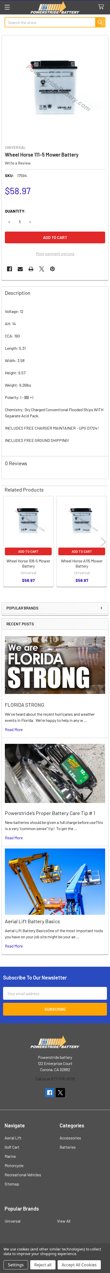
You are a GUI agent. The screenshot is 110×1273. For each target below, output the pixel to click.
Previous (7, 542)
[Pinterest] (52, 269)
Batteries (68, 1147)
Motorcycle (14, 1165)
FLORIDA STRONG (24, 705)
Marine (10, 1156)
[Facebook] (9, 269)
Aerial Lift (13, 1137)
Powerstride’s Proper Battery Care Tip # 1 (50, 813)
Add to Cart (28, 551)
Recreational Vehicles (23, 1174)
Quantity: (15, 211)
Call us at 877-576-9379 (55, 1078)
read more (14, 729)
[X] (41, 269)
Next (103, 542)
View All (63, 1220)
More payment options (55, 253)
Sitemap (12, 1183)
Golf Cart (12, 1147)
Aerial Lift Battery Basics (32, 921)
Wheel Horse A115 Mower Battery (82, 563)
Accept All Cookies (79, 1265)
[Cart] (102, 7)
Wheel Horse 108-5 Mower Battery (28, 563)
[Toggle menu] (7, 7)
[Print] (31, 269)
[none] (55, 88)
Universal (12, 1220)
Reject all (42, 1265)
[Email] (20, 269)
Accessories (70, 1137)
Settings (16, 1265)
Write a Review (18, 162)
